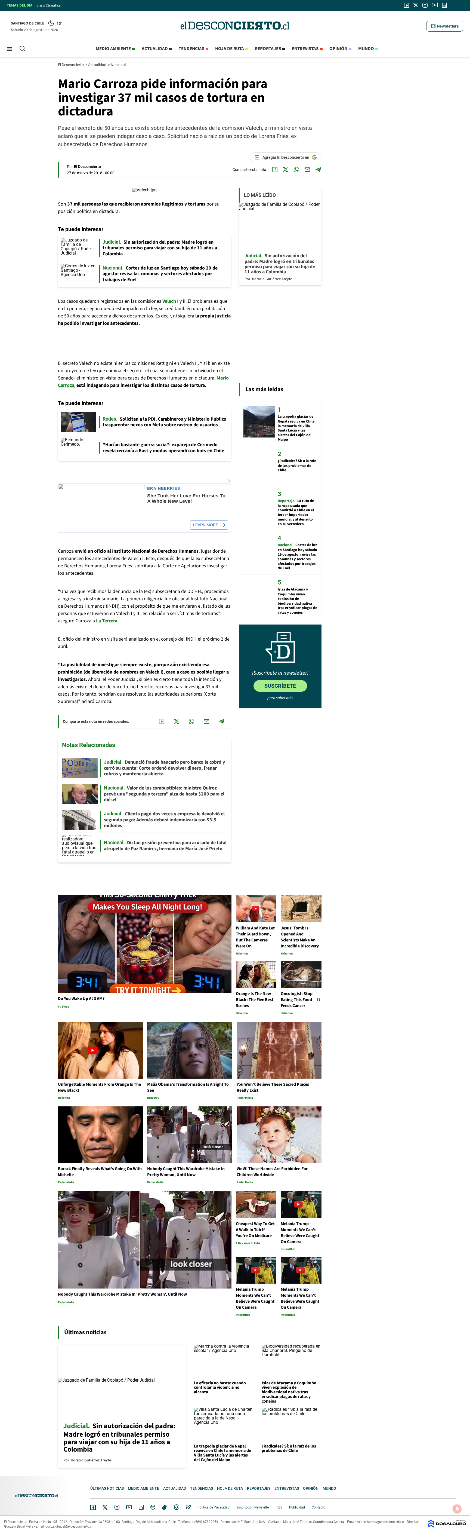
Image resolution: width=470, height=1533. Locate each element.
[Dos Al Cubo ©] (447, 1526)
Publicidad (297, 1507)
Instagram (117, 1507)
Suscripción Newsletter (253, 1507)
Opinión (338, 48)
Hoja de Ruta (229, 48)
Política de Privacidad (213, 1507)
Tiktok (164, 1507)
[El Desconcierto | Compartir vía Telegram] (318, 169)
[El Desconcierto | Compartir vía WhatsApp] (296, 169)
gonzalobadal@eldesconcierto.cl (68, 1526)
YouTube (129, 1507)
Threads (176, 1507)
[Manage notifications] (457, 1508)
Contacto (318, 1507)
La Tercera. (107, 620)
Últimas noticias (107, 1488)
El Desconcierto (71, 65)
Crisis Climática (48, 5)
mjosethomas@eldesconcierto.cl (380, 1522)
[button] (444, 26)
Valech (169, 301)
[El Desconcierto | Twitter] (416, 5)
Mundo (366, 48)
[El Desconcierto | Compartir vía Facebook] (274, 169)
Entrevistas (305, 48)
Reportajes (268, 48)
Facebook (93, 1507)
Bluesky (188, 1507)
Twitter (105, 1507)
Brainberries (163, 488)
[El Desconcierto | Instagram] (424, 5)
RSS (279, 1507)
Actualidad (155, 48)
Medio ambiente (113, 48)
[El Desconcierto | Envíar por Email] (307, 169)
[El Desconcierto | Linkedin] (444, 5)
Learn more (205, 525)
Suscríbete (280, 686)
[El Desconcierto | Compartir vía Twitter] (285, 169)
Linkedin (141, 1507)
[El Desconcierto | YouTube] (435, 5)
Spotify (152, 1507)
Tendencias (191, 48)
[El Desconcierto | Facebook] (406, 5)
